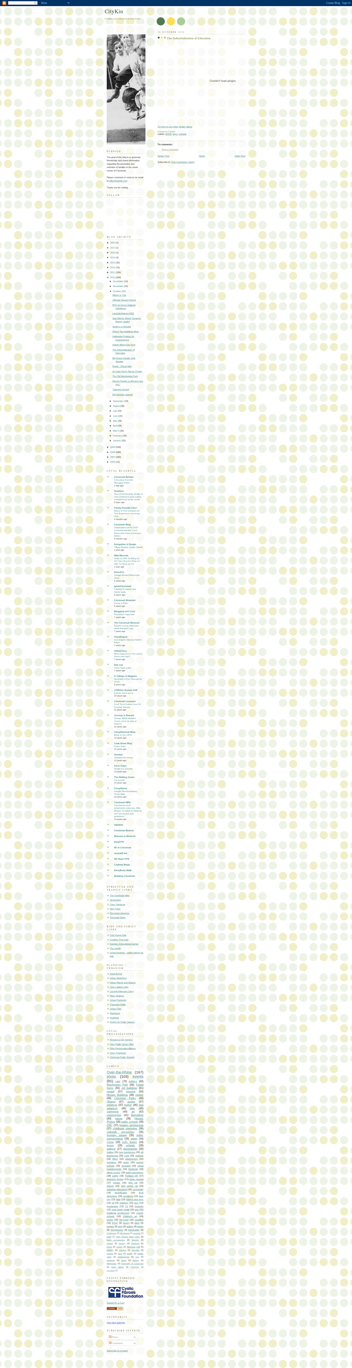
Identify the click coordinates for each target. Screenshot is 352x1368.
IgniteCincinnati (122, 586)
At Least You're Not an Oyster (127, 371)
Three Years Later (122, 668)
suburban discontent (117, 1189)
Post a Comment (170, 149)
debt (118, 1199)
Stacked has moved (123, 757)
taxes (123, 1260)
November (118, 286)
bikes (115, 1159)
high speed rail (129, 1186)
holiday (110, 1152)
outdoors (124, 1203)
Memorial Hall (133, 1247)
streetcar (112, 1104)
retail (109, 1237)
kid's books (129, 1142)
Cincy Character (118, 1053)
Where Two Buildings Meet (125, 331)
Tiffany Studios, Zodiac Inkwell (128, 547)
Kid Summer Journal (122, 394)
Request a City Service (121, 1040)
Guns (109, 1247)
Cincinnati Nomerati (124, 600)
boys (175, 134)
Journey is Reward (124, 715)
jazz (137, 1209)
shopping (126, 1166)
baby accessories (116, 1240)
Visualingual (120, 637)
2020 (113, 242)
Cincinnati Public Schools (122, 1057)
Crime (110, 1142)
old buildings (129, 1088)
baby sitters (117, 1267)
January (117, 440)
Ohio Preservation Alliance (123, 1048)
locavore (139, 1206)
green (134, 1138)
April (115, 425)
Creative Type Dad (119, 939)
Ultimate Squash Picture (124, 300)
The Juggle (115, 948)
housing (130, 1091)
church (110, 1186)
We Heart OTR (121, 859)
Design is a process (123, 769)
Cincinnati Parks (125, 1098)
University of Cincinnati (132, 1263)
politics (133, 1081)
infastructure (131, 1159)
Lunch (119, 1247)
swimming (113, 1111)
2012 (113, 267)
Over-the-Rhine (119, 1072)
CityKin (114, 11)
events (138, 1077)
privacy (122, 1243)
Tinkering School (120, 389)
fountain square (117, 1135)
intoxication (133, 1230)
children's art (130, 1216)
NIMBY (110, 1250)
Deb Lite (118, 665)
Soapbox (119, 491)
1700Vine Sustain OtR (125, 690)
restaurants (112, 1206)
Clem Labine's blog (119, 987)
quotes (131, 1101)
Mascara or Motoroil (124, 836)
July (115, 411)
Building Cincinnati (124, 876)
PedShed (114, 1018)
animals (136, 1233)
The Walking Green (124, 777)
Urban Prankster (118, 1000)
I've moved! (119, 780)
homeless (111, 1162)
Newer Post (163, 156)
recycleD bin (120, 853)
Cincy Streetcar (117, 904)
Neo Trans (115, 909)
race (136, 1203)
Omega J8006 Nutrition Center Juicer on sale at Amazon (125, 721)
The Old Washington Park (125, 376)
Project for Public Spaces (122, 1022)
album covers (113, 1172)
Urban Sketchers (118, 978)
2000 (113, 462)
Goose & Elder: (121, 603)
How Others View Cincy (128, 1237)
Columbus (134, 1267)
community (138, 1189)
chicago (122, 1250)
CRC (109, 1125)
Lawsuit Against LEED (123, 313)
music (110, 1145)
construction (114, 1115)
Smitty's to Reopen (121, 326)
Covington (111, 1233)
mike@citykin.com (118, 181)
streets (139, 1094)
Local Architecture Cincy (122, 991)
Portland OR (131, 1176)
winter (126, 1162)
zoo (137, 1257)
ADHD (168, 134)
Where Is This (119, 295)
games (110, 1253)
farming (135, 1240)
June (115, 416)
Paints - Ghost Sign (122, 366)
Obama (111, 1101)
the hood (123, 1220)
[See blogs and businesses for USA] (115, 1309)
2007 (113, 457)
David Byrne (116, 974)
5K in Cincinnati (122, 847)
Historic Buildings (117, 1094)
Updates (118, 825)
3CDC (115, 1223)
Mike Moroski (121, 555)
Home (202, 156)
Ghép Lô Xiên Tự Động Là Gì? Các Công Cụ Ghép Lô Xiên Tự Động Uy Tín (127, 561)
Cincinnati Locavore (125, 701)
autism (129, 1226)
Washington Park (117, 1084)
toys (120, 1226)
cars (117, 1081)
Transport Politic (118, 1004)
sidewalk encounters (120, 1131)
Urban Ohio (115, 1009)
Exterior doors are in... (124, 693)
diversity (135, 1250)
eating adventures (134, 1172)
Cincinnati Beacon (124, 830)
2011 (113, 272)
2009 (113, 447)
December (118, 281)
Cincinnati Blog (122, 524)
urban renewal (136, 1179)
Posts (114, 1337)
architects (128, 1196)
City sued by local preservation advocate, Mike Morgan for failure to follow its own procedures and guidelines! (128, 811)
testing (136, 1260)
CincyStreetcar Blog (124, 732)
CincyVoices (120, 788)
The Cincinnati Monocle (127, 623)
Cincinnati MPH (122, 802)
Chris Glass (120, 766)
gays (120, 1253)
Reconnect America (119, 913)
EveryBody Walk (122, 870)
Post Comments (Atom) (183, 162)
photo (111, 1077)
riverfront (135, 1243)
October (117, 291)
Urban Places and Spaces (123, 982)
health (130, 1253)
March (116, 431)
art (133, 1111)
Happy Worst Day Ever (123, 345)
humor (128, 1104)
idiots (137, 1223)
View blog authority (116, 1322)
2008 (113, 452)
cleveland (111, 1271)
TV (126, 1206)
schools (183, 134)
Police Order (120, 746)
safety (115, 1176)
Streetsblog (115, 900)
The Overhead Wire (119, 895)
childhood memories (125, 1128)
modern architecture (131, 1125)
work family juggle (120, 1209)
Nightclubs (112, 1263)
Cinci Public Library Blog (122, 1044)
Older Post (240, 156)
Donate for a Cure (115, 1303)
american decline (115, 1179)
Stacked (118, 754)
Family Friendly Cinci (125, 508)
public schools (129, 1121)
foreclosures (117, 1230)
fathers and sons (134, 1199)
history (126, 1223)
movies (110, 1226)
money (110, 1243)
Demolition (137, 1115)
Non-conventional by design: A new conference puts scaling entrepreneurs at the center (128, 497)
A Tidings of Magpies (125, 676)
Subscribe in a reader (117, 1350)
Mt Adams (124, 1233)
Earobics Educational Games (124, 944)
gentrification (121, 1192)
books (140, 1226)
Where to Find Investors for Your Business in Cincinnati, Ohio (127, 513)
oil (113, 1203)
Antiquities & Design (125, 544)
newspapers (123, 1257)
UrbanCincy (120, 651)
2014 (113, 257)
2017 (113, 248)
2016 (113, 252)
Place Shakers (117, 996)
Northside (133, 1169)
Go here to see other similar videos (175, 126)
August (116, 406)
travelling (139, 1220)
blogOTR (119, 842)
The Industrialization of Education (188, 38)
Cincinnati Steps (118, 917)
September (118, 401)
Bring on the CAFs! (123, 735)
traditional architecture (118, 1213)
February (118, 435)
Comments (117, 1343)
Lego (126, 1155)
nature (118, 1118)
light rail (133, 1182)
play (132, 1108)
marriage (111, 1260)
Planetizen (115, 1013)
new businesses (127, 1152)
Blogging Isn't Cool (124, 611)
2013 (113, 262)
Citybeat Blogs (122, 864)
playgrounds (130, 1148)
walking (111, 1148)
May (115, 421)
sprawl (110, 1091)
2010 (113, 277)
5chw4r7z (119, 572)
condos (116, 1182)
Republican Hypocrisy (124, 614)
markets (139, 1155)
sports (110, 1220)
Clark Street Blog (123, 743)
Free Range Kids (118, 935)
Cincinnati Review (123, 477)
